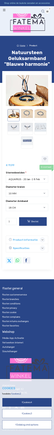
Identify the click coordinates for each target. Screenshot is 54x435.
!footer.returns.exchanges (15, 321)
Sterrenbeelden (15, 172)
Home (22, 45)
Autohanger (8, 347)
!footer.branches (10, 299)
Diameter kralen (15, 187)
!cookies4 (27, 402)
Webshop (8, 332)
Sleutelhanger (9, 351)
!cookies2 (16, 393)
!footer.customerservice (14, 294)
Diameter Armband (17, 201)
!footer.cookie (9, 312)
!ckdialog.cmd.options (27, 424)
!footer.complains (11, 317)
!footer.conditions (11, 303)
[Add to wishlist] (45, 159)
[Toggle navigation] (4, 10)
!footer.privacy (9, 308)
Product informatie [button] (25, 239)
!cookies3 (27, 413)
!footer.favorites (10, 325)
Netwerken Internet (12, 342)
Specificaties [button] (21, 248)
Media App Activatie (13, 338)
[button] (42, 11)
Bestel (35, 221)
